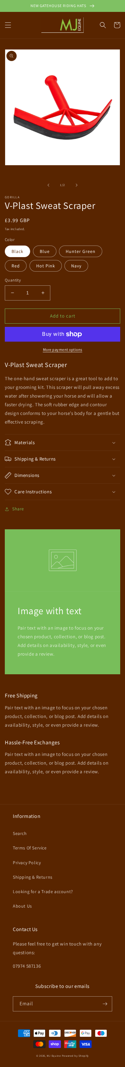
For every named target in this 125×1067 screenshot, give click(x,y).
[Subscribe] (105, 1003)
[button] (8, 25)
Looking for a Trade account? (43, 891)
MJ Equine (54, 1055)
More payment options (62, 349)
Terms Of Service (30, 848)
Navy (76, 266)
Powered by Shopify (75, 1055)
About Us (22, 906)
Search (20, 833)
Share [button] (18, 509)
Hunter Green (81, 251)
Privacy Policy (27, 862)
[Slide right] (77, 185)
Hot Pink (45, 266)
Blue (45, 251)
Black (17, 251)
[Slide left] (48, 185)
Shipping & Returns (33, 877)
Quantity (13, 280)
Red (16, 266)
